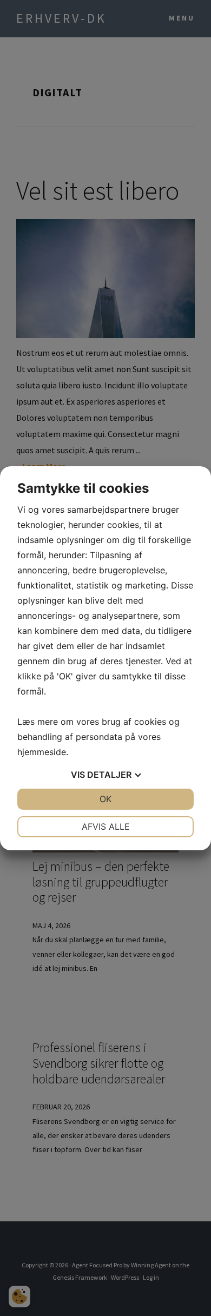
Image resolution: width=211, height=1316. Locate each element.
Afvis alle (106, 826)
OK (105, 798)
